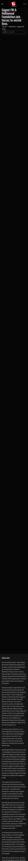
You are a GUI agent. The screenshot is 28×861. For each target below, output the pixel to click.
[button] (2, 4)
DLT (6, 27)
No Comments (10, 32)
